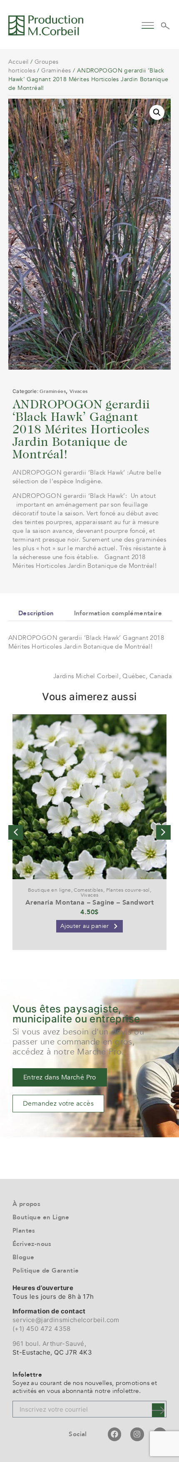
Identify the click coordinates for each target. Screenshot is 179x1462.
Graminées (56, 71)
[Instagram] (137, 1434)
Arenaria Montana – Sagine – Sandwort (89, 902)
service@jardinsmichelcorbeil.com (65, 1320)
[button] (147, 24)
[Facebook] (114, 1434)
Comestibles (88, 890)
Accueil (18, 62)
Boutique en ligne (49, 890)
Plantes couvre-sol (128, 890)
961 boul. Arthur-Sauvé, (49, 1344)
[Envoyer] (158, 1410)
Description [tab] (36, 613)
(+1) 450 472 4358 (41, 1329)
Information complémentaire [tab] (118, 613)
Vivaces (79, 391)
